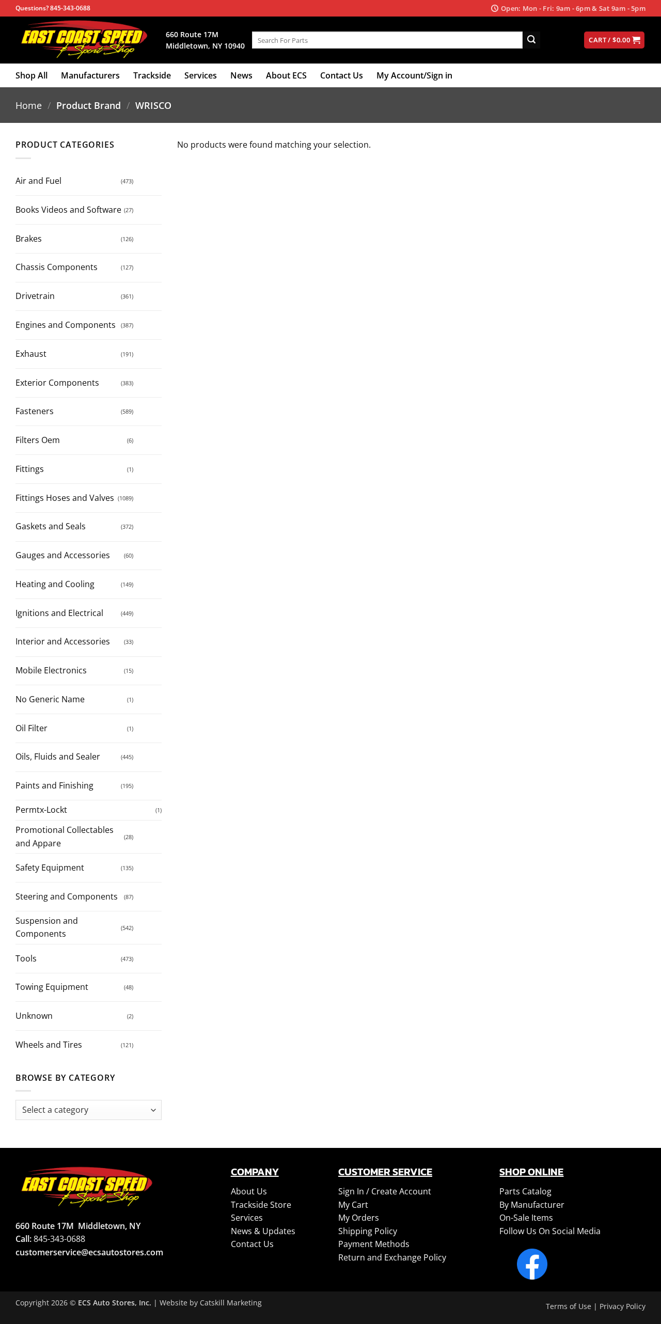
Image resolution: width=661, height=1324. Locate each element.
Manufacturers (90, 75)
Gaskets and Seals (50, 526)
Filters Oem (37, 440)
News (241, 75)
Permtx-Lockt (41, 809)
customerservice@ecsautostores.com (89, 1252)
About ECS (286, 75)
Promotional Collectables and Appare (64, 836)
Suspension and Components (46, 927)
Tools (26, 958)
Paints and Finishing (54, 785)
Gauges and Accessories (62, 555)
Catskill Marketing (231, 1302)
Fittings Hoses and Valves (64, 497)
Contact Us (341, 75)
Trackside (152, 75)
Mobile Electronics (51, 670)
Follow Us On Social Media (550, 1231)
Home (28, 105)
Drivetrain (35, 296)
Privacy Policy (623, 1306)
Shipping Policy (367, 1231)
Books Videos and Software (68, 209)
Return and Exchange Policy (392, 1257)
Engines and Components (65, 324)
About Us (249, 1191)
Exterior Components (57, 382)
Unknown (34, 1015)
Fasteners (34, 411)
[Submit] (531, 40)
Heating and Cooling (55, 584)
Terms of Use (568, 1306)
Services (200, 75)
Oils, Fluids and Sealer (57, 756)
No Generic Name (50, 699)
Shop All (31, 75)
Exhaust (30, 353)
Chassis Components (56, 267)
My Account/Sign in (414, 75)
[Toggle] (143, 177)
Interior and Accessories (62, 641)
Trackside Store (261, 1204)
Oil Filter (31, 728)
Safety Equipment (49, 867)
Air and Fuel (38, 180)
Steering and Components (66, 896)
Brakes (28, 238)
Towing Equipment (51, 986)
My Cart (353, 1204)
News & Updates (263, 1231)
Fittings (29, 469)
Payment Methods (374, 1244)
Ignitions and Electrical (59, 613)
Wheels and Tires (48, 1044)
